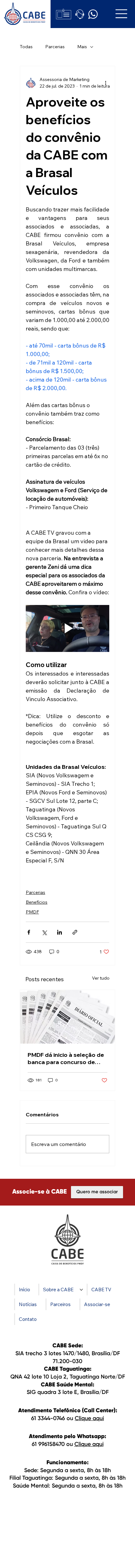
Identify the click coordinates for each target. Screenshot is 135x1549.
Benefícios (36, 902)
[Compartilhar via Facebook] (29, 932)
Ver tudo (101, 978)
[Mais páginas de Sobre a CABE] (81, 1289)
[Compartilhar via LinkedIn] (59, 932)
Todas (26, 46)
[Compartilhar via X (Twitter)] (44, 932)
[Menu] (121, 14)
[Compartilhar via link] (75, 932)
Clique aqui (89, 1418)
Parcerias (55, 46)
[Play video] (67, 628)
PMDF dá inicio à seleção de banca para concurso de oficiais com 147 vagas (66, 1058)
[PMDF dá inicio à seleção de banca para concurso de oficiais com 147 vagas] (67, 1017)
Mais (82, 46)
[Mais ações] (105, 83)
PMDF (32, 912)
